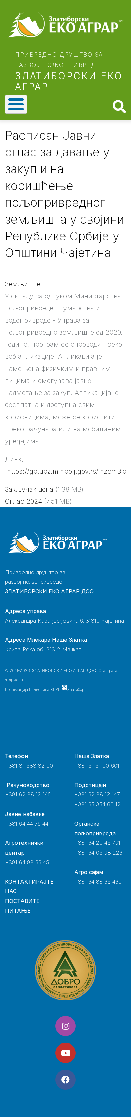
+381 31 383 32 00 (29, 765)
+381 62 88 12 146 (28, 794)
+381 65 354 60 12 (97, 804)
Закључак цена (29, 489)
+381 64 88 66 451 (28, 862)
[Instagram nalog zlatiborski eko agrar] (65, 1026)
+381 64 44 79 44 (26, 823)
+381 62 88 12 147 (97, 794)
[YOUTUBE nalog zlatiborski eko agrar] (65, 1053)
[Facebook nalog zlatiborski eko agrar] (65, 1080)
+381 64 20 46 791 (97, 842)
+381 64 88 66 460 (98, 881)
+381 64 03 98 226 (98, 852)
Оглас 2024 (23, 501)
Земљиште (22, 284)
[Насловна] (65, 25)
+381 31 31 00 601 (96, 765)
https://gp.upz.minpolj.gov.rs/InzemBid (67, 471)
